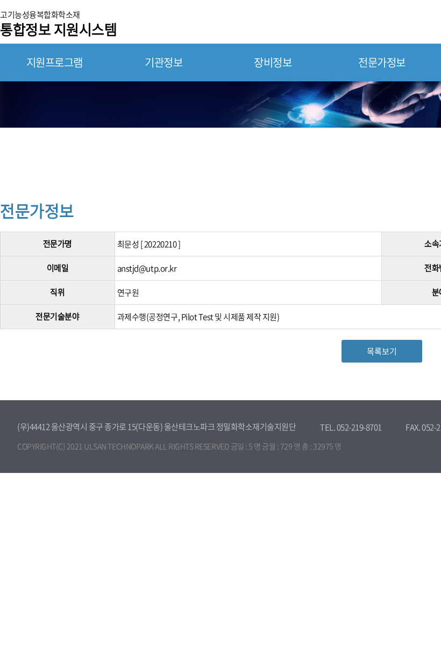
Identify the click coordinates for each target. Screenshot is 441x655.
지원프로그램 (54, 62)
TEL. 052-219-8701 (351, 427)
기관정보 (163, 62)
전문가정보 (382, 62)
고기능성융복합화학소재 (58, 23)
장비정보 (272, 62)
